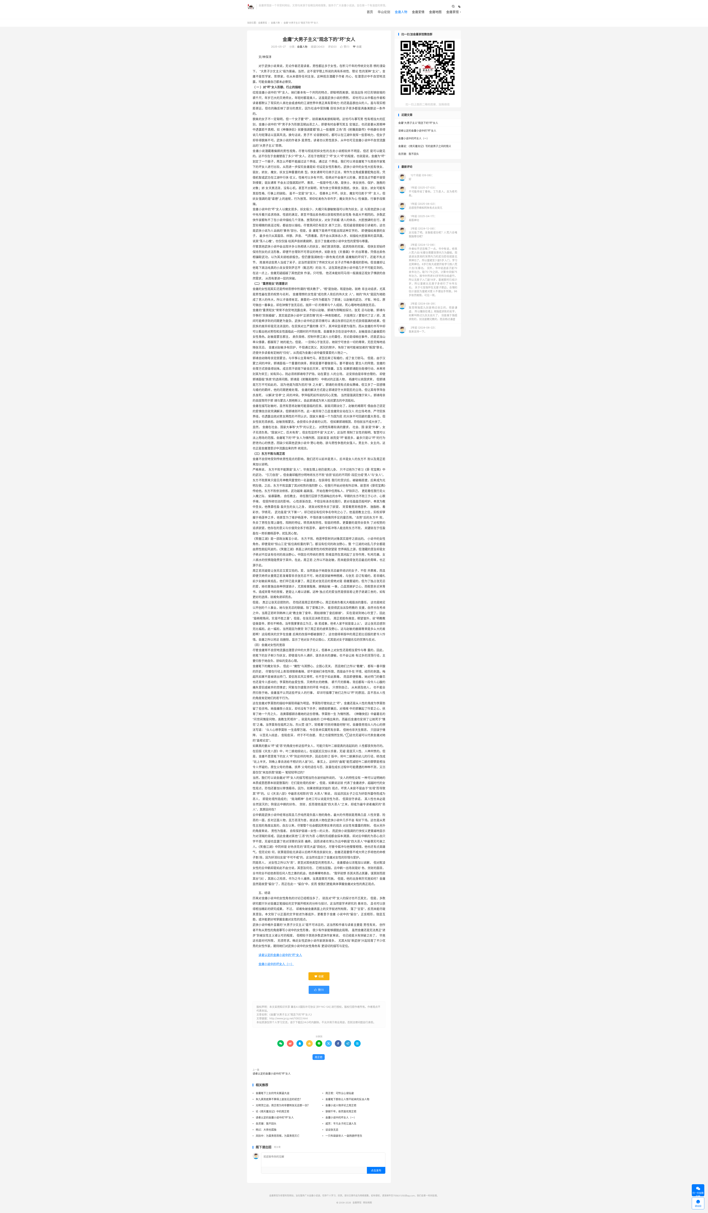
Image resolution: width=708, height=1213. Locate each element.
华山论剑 (384, 12)
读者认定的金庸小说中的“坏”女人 (280, 955)
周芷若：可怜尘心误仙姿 (339, 1093)
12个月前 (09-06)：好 (421, 177)
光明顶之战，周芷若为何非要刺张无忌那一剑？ (283, 1105)
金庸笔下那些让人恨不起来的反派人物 (347, 1099)
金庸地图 (435, 12)
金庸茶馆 (251, 7)
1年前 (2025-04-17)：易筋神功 (423, 218)
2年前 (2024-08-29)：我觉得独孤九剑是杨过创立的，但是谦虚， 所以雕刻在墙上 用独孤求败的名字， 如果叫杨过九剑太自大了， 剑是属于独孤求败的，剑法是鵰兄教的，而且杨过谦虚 (433, 311)
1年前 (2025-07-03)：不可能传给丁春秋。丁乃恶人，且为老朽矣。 (433, 191)
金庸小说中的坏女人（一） (276, 964)
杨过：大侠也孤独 (266, 1129)
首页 (370, 12)
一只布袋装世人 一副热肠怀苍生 (343, 1135)
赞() (344, 46)
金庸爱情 (418, 12)
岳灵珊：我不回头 (266, 1123)
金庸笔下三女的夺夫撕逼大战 (272, 1093)
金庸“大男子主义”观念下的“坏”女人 (319, 39)
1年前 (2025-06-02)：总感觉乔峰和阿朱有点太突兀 (425, 205)
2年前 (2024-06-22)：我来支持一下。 (423, 329)
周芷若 (318, 1057)
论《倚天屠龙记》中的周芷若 (272, 1111)
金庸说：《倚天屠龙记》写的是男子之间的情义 (424, 146)
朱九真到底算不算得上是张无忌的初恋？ (279, 1099)
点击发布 (376, 1170)
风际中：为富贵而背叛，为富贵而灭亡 (278, 1135)
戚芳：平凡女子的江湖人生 (340, 1123)
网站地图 (367, 1202)
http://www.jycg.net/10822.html (288, 1018)
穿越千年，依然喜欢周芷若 (340, 1111)
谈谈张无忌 (331, 1129)
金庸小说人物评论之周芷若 (340, 1105)
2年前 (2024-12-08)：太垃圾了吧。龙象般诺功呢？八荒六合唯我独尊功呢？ (433, 232)
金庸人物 (401, 12)
